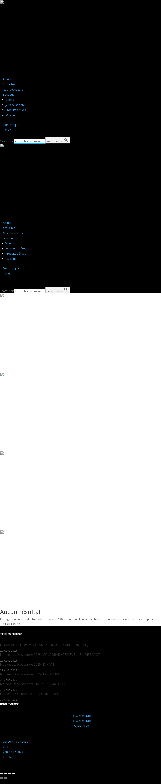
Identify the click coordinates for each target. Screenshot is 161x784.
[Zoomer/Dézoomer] (13, 773)
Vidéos (9, 100)
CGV (5, 746)
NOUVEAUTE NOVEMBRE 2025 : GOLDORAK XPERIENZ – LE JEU (46, 645)
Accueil (7, 79)
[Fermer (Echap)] (1, 773)
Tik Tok (7, 757)
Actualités (9, 84)
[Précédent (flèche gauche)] (1, 778)
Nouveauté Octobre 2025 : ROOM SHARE (29, 694)
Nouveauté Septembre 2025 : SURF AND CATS (34, 684)
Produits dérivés (15, 110)
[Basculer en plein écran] (9, 773)
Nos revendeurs (13, 89)
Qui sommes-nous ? (15, 741)
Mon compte (11, 125)
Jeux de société (15, 105)
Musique (10, 115)
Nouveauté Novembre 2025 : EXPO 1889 (29, 674)
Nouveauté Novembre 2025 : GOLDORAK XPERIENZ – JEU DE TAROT (50, 654)
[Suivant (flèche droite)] (5, 778)
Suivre (87, 716)
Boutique (8, 94)
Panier (7, 130)
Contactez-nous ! (13, 752)
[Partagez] (5, 773)
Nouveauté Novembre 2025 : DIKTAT (27, 664)
